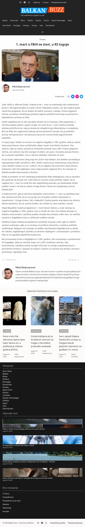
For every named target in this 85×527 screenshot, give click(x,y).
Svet (4, 406)
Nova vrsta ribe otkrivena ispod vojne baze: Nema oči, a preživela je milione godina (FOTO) (14, 343)
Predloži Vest (8, 497)
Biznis (5, 376)
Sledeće (72, 259)
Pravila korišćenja (75, 523)
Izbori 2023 (7, 390)
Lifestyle (7, 331)
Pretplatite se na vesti (58, 2)
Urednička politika (57, 523)
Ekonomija (64, 331)
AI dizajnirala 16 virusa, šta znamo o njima (18, 445)
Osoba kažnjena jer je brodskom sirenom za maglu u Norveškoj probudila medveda (42, 341)
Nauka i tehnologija (11, 398)
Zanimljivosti (36, 331)
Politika (6, 400)
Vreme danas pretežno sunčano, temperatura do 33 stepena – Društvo (29, 462)
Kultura (5, 392)
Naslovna (36, 2)
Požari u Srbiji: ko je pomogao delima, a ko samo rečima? (24, 429)
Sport (5, 403)
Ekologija (7, 382)
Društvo (6, 379)
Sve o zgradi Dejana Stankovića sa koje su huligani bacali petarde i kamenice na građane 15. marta (70, 343)
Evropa (42, 39)
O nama (45, 2)
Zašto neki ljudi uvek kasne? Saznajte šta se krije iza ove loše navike (28, 478)
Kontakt (6, 511)
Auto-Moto (7, 371)
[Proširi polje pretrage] (42, 32)
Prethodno (11, 259)
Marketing (7, 508)
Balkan (5, 374)
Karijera (6, 504)
